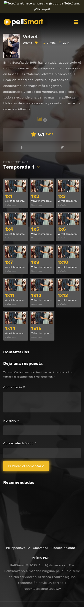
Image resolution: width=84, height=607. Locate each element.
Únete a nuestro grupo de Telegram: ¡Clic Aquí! (51, 6)
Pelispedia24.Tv (18, 548)
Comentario (14, 387)
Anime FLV (40, 557)
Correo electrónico (19, 443)
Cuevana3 (40, 548)
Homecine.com (63, 548)
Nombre (11, 420)
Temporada (18, 165)
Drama (27, 42)
